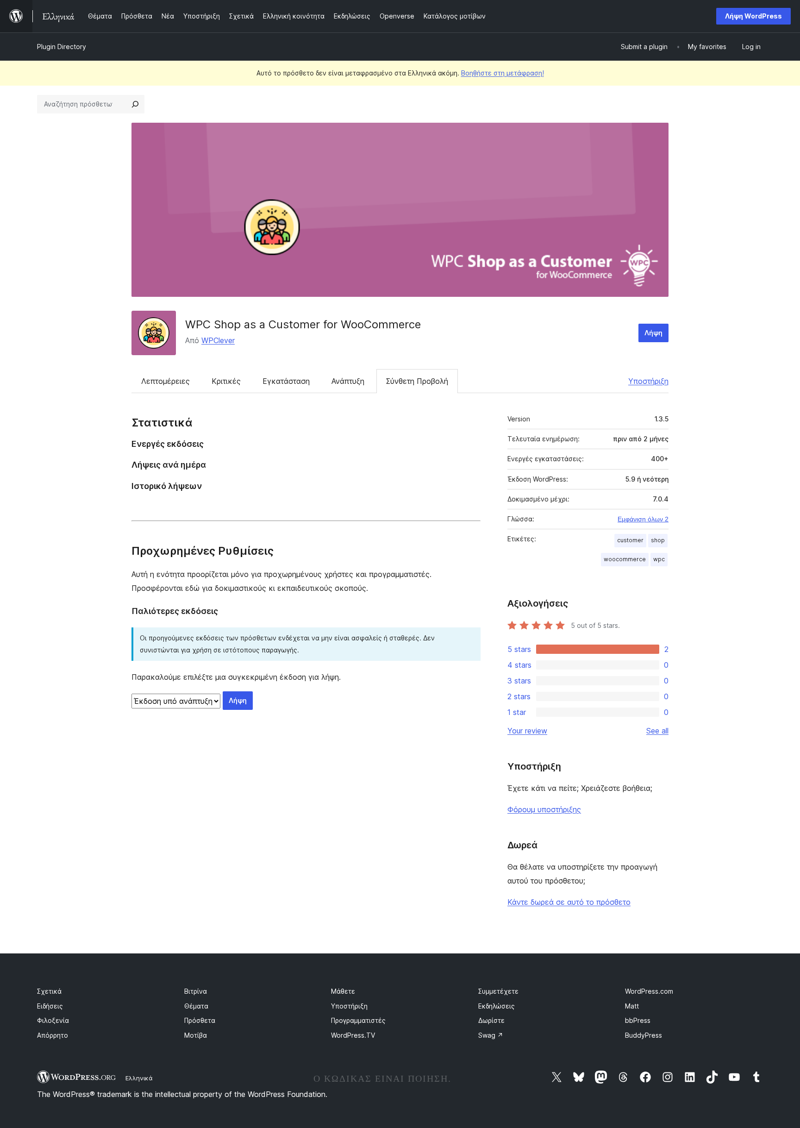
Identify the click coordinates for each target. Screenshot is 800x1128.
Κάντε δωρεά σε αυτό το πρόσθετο (569, 902)
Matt (632, 1006)
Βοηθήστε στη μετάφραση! (502, 73)
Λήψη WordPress (753, 16)
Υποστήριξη (648, 381)
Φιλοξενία (53, 1020)
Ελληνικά (139, 1078)
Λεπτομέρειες (165, 381)
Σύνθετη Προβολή (417, 381)
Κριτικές (226, 381)
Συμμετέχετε (498, 991)
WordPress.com (649, 991)
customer (630, 540)
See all (657, 730)
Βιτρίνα (195, 991)
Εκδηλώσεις (496, 1006)
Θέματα (196, 1006)
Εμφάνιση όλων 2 (643, 519)
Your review (527, 730)
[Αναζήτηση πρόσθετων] (135, 104)
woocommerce (625, 559)
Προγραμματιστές (358, 1020)
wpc (659, 559)
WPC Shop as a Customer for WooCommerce (303, 324)
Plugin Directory (61, 46)
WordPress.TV (353, 1035)
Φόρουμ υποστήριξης (544, 809)
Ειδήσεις (50, 1006)
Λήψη (653, 333)
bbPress (637, 1020)
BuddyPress (643, 1035)
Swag (490, 1035)
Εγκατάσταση (286, 381)
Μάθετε (343, 991)
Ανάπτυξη (347, 381)
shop (658, 540)
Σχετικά (49, 991)
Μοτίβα (195, 1035)
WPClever (218, 340)
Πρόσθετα (199, 1020)
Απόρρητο (52, 1035)
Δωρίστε (491, 1020)
